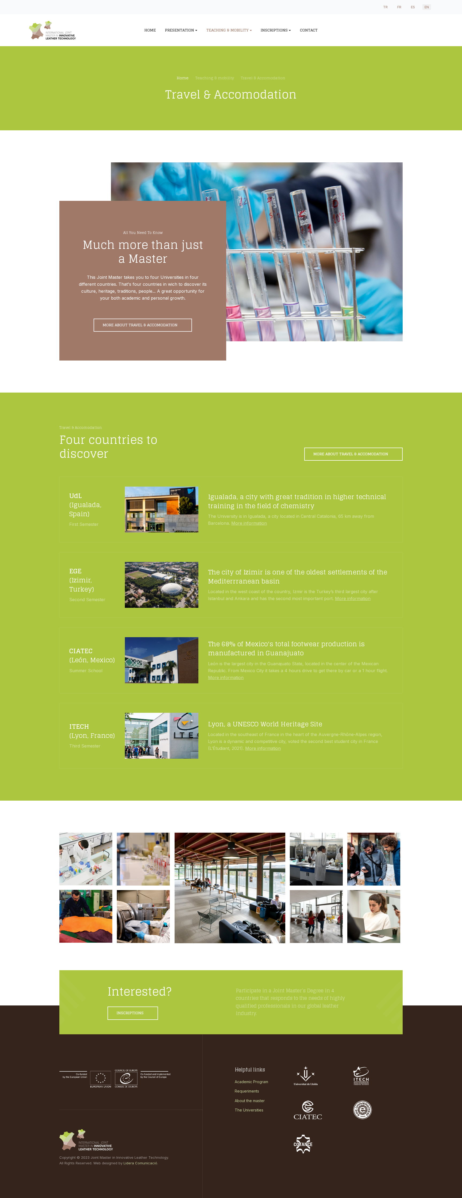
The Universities (249, 1110)
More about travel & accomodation (141, 325)
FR (399, 7)
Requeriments (247, 1091)
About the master (250, 1100)
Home (150, 30)
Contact (309, 30)
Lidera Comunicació (140, 1163)
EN (427, 7)
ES (413, 7)
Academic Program (251, 1081)
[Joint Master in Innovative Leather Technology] (73, 30)
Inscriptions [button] (274, 30)
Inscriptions (131, 1012)
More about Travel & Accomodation (351, 454)
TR (385, 7)
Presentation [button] (179, 30)
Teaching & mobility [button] (227, 30)
